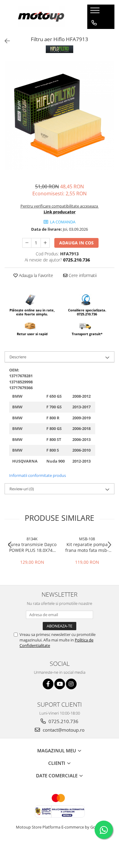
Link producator (60, 212)
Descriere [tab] (17, 357)
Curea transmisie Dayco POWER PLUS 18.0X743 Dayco (32, 547)
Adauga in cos (76, 243)
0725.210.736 (62, 721)
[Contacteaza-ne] (94, 23)
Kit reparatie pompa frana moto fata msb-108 (87, 547)
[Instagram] (71, 684)
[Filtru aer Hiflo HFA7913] (59, 115)
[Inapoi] (4, 41)
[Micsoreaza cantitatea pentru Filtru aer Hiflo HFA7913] (26, 243)
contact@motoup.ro (63, 730)
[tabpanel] (59, 115)
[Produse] (95, 12)
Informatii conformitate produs (37, 475)
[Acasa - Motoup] (41, 16)
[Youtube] (59, 684)
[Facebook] (48, 684)
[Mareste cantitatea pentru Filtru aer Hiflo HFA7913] (45, 243)
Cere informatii (82, 275)
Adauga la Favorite (35, 275)
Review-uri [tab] (21, 489)
